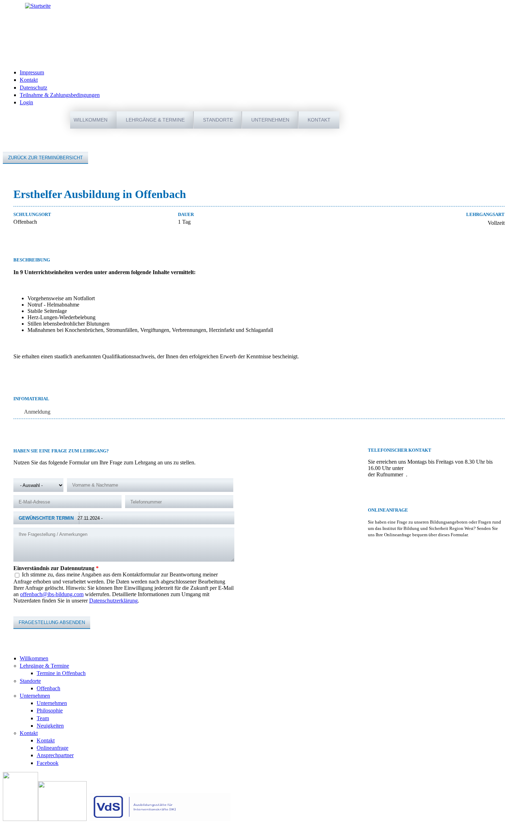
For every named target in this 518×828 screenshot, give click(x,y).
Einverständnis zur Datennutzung (56, 568)
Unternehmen (270, 120)
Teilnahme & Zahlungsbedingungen (60, 95)
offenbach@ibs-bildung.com (52, 594)
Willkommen (90, 120)
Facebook (47, 763)
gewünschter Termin (46, 518)
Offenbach (48, 688)
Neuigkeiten (50, 726)
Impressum (32, 72)
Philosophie (50, 710)
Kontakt (29, 80)
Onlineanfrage (52, 748)
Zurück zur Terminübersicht (45, 157)
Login (26, 102)
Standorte (218, 120)
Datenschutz (33, 88)
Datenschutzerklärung (113, 601)
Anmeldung (37, 412)
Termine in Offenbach (61, 673)
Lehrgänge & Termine (155, 120)
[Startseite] (38, 6)
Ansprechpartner (55, 755)
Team (43, 718)
